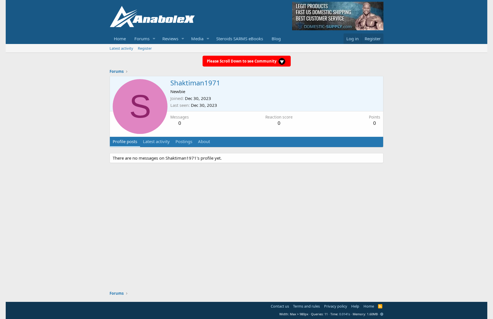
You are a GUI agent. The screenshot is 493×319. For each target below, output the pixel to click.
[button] (154, 38)
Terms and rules (306, 306)
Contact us (280, 306)
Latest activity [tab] (156, 141)
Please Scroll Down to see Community (242, 61)
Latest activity (121, 48)
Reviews (170, 38)
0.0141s (344, 314)
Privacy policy (335, 306)
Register (145, 48)
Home (120, 38)
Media (197, 38)
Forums (141, 38)
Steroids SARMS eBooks (239, 38)
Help (355, 306)
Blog (276, 38)
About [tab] (204, 141)
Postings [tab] (183, 141)
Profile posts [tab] (125, 141)
